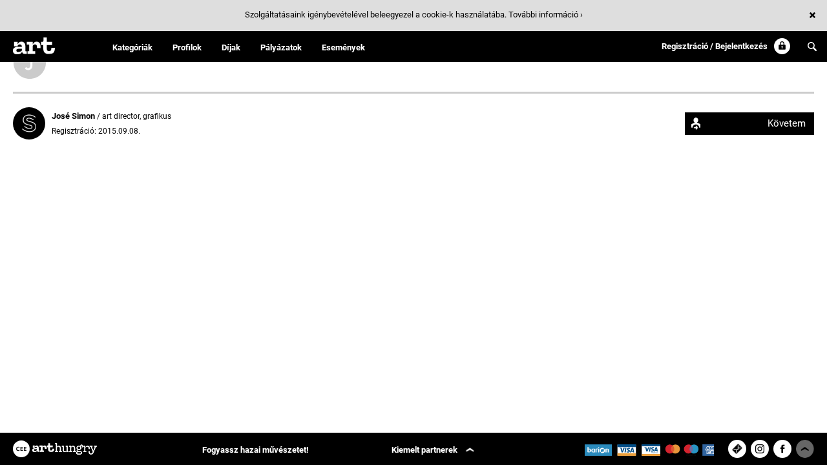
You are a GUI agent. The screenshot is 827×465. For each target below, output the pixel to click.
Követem (787, 123)
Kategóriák (132, 47)
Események (343, 47)
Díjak (231, 47)
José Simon (74, 116)
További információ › (545, 14)
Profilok (187, 47)
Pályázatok (281, 47)
